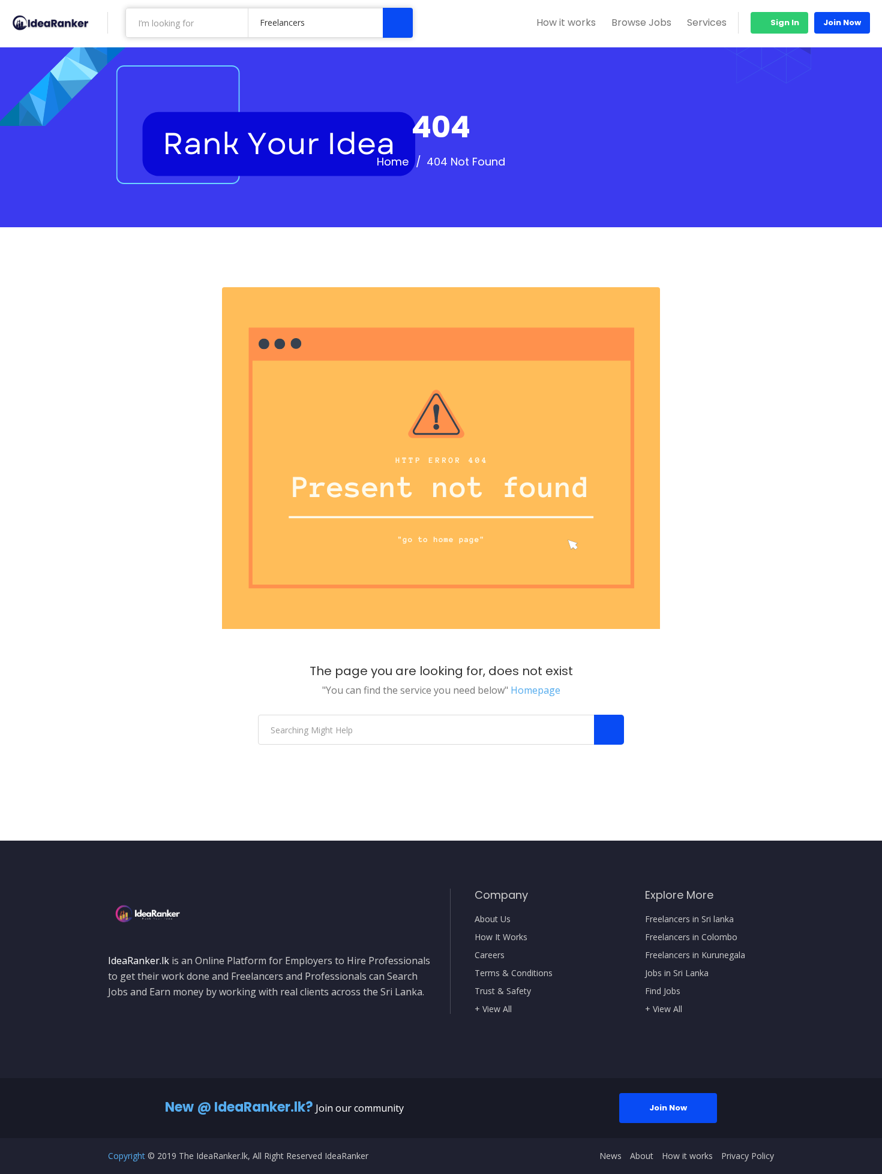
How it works (566, 22)
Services (707, 22)
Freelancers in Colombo (691, 937)
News (610, 1156)
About (641, 1156)
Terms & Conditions (514, 973)
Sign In (784, 22)
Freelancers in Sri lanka (689, 919)
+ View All (493, 1009)
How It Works (501, 937)
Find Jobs (662, 991)
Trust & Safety (503, 991)
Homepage (535, 690)
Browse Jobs (641, 22)
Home (393, 161)
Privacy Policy (747, 1156)
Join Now (842, 22)
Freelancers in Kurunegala (695, 955)
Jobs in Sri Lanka (677, 973)
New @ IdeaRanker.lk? (239, 1107)
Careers (490, 955)
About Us (493, 919)
